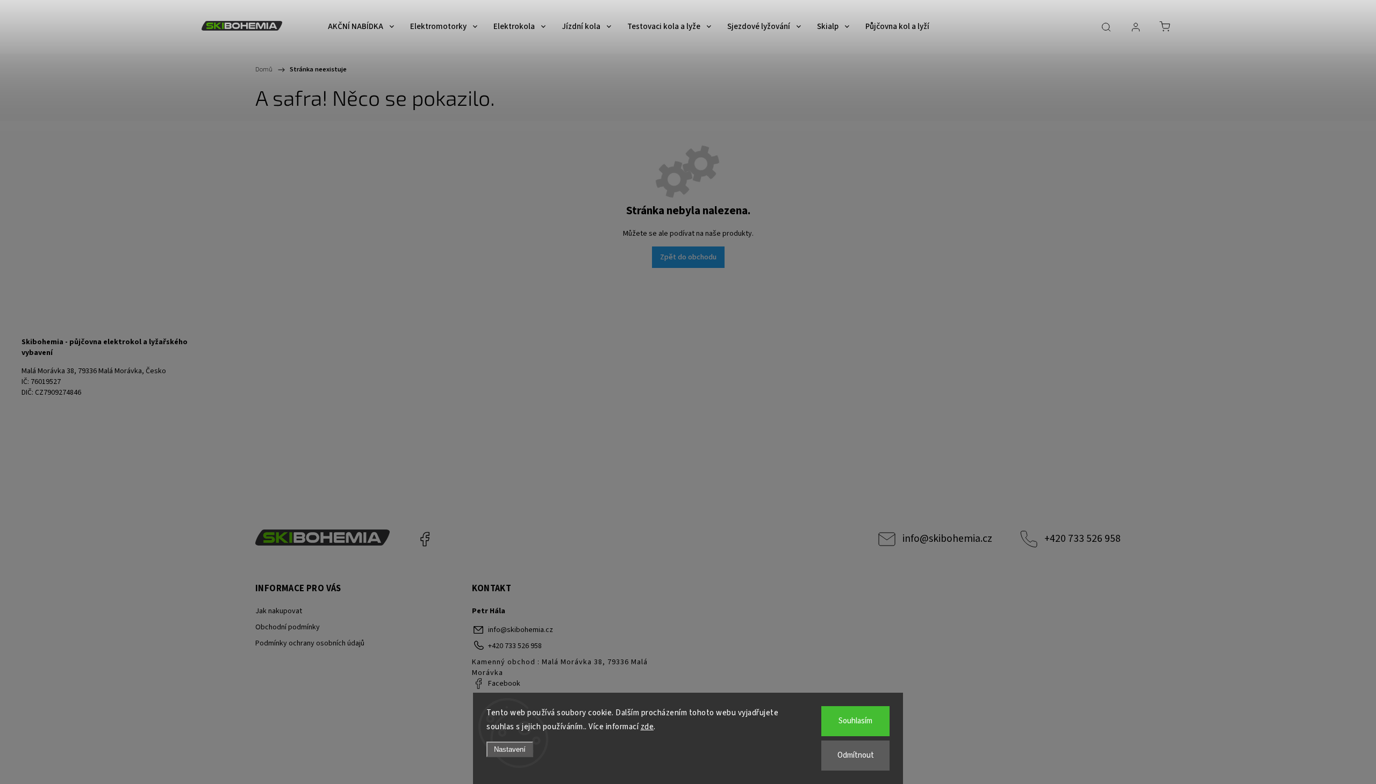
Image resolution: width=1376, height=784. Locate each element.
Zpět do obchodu (688, 257)
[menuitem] (361, 27)
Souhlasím (855, 721)
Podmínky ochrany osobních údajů (309, 643)
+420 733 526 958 (1082, 538)
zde (647, 726)
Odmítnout (855, 755)
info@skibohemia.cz (947, 538)
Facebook (425, 539)
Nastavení (510, 749)
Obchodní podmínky (287, 627)
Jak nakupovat (278, 611)
